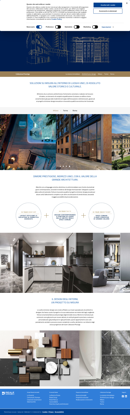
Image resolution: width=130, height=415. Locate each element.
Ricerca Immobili (81, 395)
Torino (106, 74)
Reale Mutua (53, 400)
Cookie (44, 412)
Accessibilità (59, 412)
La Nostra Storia (54, 395)
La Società (30, 395)
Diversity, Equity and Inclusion (58, 404)
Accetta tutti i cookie (108, 5)
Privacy (51, 412)
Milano (100, 74)
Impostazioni (106, 27)
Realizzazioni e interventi (84, 400)
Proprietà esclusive (82, 397)
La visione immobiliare (73, 74)
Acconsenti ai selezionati (108, 11)
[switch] (56, 26)
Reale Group (53, 397)
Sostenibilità (53, 402)
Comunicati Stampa (33, 397)
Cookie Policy (56, 19)
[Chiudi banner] (127, 3)
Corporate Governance (34, 400)
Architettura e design (89, 74)
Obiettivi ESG (31, 402)
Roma (112, 74)
